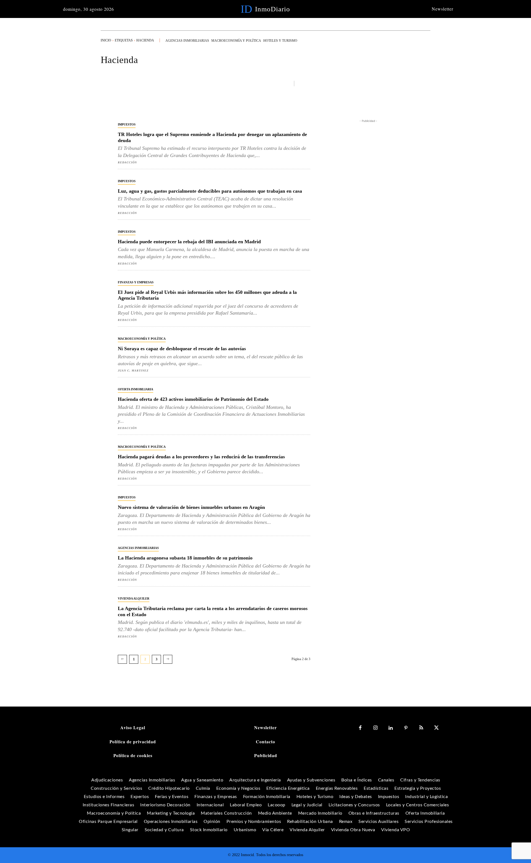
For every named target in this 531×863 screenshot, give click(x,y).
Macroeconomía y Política (142, 338)
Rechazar (452, 840)
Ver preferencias (500, 840)
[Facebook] (360, 728)
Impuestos (127, 124)
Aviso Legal (495, 853)
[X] (436, 728)
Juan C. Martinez (133, 370)
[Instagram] (375, 728)
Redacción (127, 162)
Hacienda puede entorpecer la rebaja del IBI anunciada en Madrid (189, 241)
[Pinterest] (406, 728)
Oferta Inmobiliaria (135, 389)
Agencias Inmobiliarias (138, 548)
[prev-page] (122, 659)
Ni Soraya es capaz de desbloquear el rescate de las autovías (182, 348)
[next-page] (167, 659)
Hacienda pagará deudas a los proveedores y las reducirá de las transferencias (201, 456)
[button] (520, 789)
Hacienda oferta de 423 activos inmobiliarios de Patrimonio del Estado (193, 399)
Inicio (106, 40)
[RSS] (421, 728)
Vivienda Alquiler (133, 598)
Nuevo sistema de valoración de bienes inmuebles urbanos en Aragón (191, 507)
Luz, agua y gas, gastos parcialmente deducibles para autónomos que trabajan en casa (210, 191)
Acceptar (403, 840)
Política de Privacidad (461, 853)
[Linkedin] (390, 728)
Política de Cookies (421, 853)
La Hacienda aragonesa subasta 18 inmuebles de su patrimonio (185, 558)
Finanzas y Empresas (135, 282)
